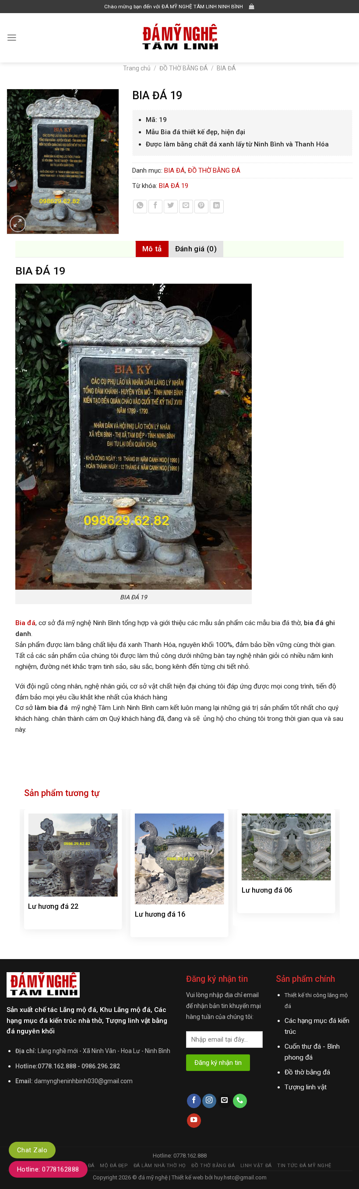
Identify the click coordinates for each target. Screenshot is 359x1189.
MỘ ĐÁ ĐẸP (114, 1165)
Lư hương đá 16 (160, 914)
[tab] (152, 249)
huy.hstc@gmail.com (240, 1177)
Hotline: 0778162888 (48, 1169)
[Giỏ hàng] (251, 6)
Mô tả (152, 248)
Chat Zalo (32, 1150)
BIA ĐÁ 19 (173, 186)
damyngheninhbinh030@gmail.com (83, 1081)
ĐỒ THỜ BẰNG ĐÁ (183, 68)
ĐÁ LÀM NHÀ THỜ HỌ (160, 1165)
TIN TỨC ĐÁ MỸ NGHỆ (304, 1165)
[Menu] (12, 37)
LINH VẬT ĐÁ (256, 1165)
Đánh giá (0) (196, 248)
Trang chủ (137, 68)
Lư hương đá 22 (53, 906)
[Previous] (24, 878)
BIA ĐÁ (226, 68)
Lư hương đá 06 (267, 890)
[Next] (334, 878)
